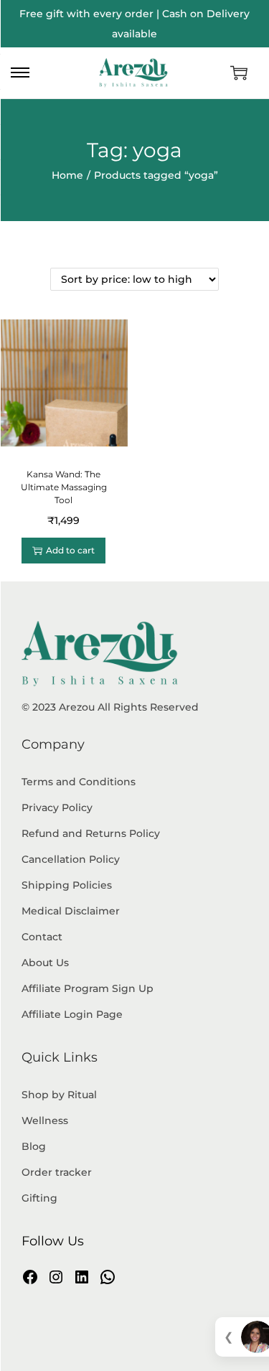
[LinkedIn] (81, 1277)
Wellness (45, 1120)
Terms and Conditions (79, 781)
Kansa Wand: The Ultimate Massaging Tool (64, 487)
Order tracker (57, 1172)
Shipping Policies (67, 885)
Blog (34, 1146)
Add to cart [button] (70, 550)
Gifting (39, 1198)
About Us (45, 962)
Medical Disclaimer (71, 910)
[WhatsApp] (107, 1277)
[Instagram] (56, 1277)
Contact (42, 936)
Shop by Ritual (59, 1094)
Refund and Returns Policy (91, 833)
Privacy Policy (57, 807)
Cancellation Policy (71, 859)
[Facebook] (30, 1277)
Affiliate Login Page (72, 1014)
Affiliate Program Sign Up (88, 988)
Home (67, 175)
